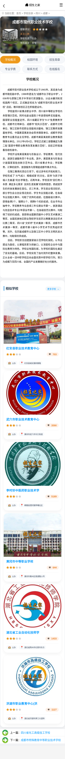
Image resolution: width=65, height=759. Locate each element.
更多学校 (51, 289)
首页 (18, 13)
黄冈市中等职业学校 (19, 561)
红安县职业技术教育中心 (22, 348)
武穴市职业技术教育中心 (22, 419)
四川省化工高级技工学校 (35, 732)
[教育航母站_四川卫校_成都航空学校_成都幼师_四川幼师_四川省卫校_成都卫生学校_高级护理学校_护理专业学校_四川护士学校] (32, 5)
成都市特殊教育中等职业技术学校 (41, 740)
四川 (38, 13)
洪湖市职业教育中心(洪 (21, 703)
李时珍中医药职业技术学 (22, 490)
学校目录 (28, 13)
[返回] (4, 6)
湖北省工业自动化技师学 (22, 632)
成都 (45, 13)
